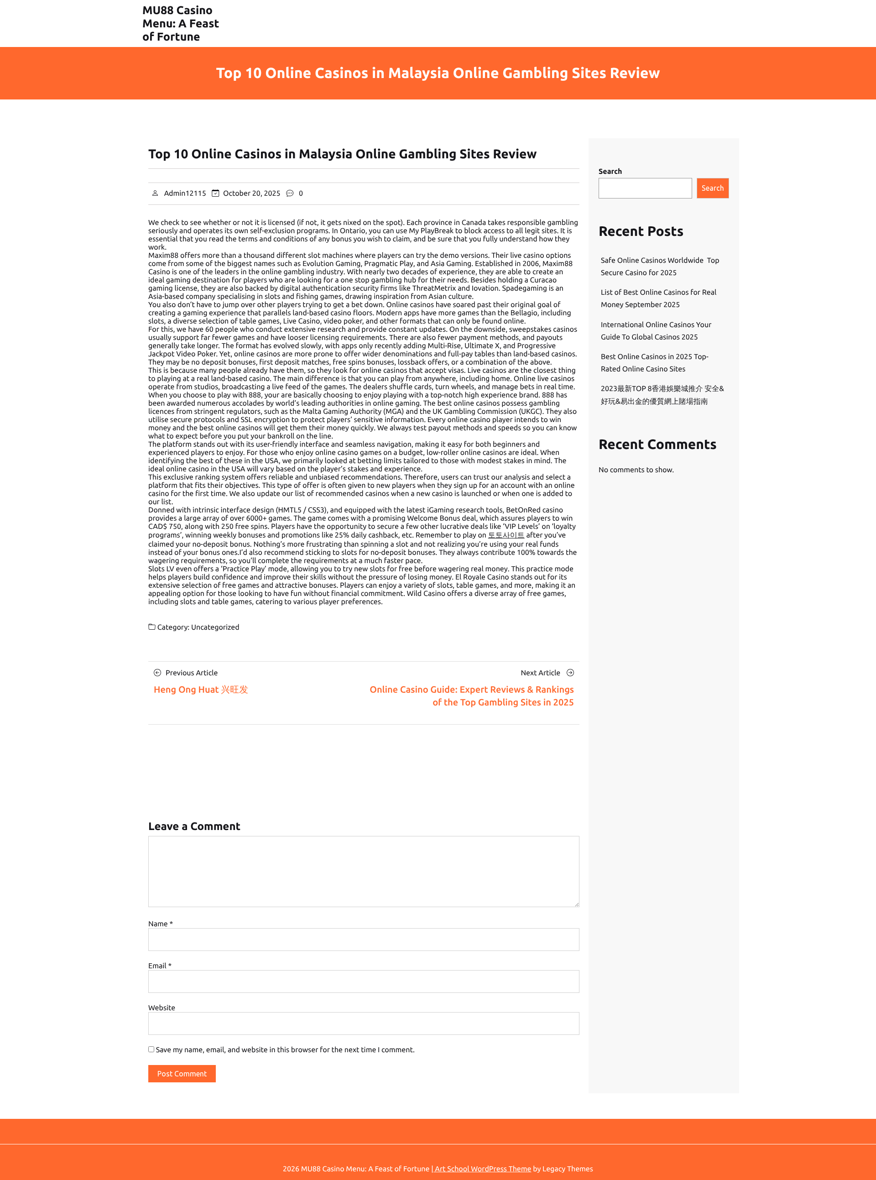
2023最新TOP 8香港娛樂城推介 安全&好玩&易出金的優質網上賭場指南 (662, 395)
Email (160, 966)
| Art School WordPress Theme (481, 1169)
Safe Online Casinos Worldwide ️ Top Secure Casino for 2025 (660, 266)
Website (161, 1008)
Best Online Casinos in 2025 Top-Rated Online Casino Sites (655, 363)
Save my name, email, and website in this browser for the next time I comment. (285, 1050)
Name (160, 924)
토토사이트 (506, 535)
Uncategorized (215, 627)
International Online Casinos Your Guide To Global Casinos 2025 (656, 331)
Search (610, 171)
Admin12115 (185, 193)
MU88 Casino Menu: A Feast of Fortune (180, 23)
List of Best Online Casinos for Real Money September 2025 (658, 298)
